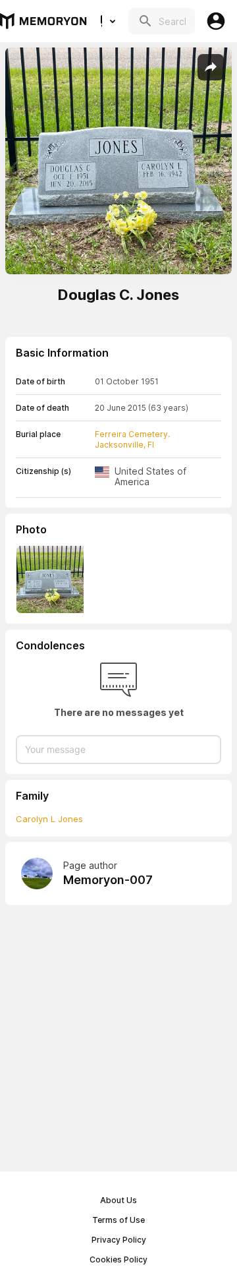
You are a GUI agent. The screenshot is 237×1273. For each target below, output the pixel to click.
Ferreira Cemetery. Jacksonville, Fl (132, 439)
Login (216, 21)
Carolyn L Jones (49, 819)
